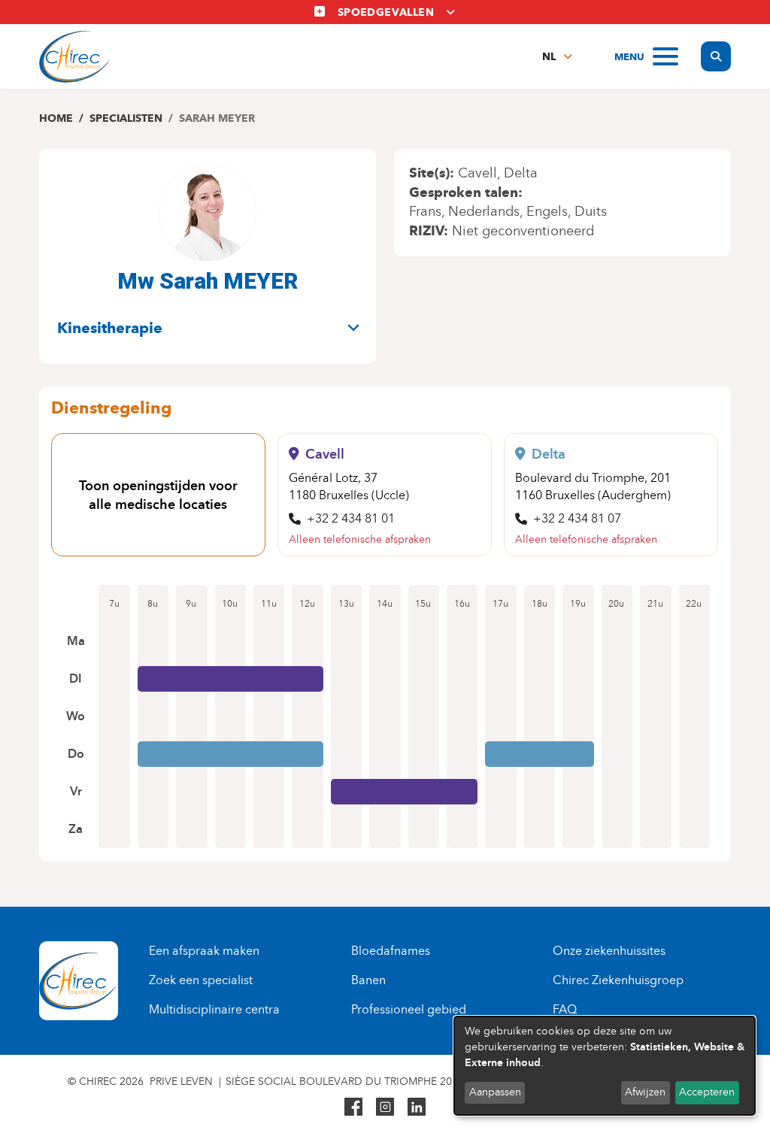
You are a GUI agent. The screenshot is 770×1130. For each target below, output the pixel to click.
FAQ (565, 1009)
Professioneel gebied (408, 1009)
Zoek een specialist (201, 980)
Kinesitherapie (109, 328)
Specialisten (125, 118)
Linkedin (417, 1107)
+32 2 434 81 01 (351, 518)
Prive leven (181, 1081)
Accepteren (707, 1092)
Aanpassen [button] (495, 1092)
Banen (368, 980)
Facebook (353, 1107)
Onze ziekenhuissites (609, 951)
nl (549, 56)
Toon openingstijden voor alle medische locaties (158, 495)
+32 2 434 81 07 (577, 518)
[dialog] (604, 1065)
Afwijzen (645, 1092)
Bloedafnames (390, 951)
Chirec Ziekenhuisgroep (618, 980)
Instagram (385, 1107)
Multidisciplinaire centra (214, 1009)
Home (56, 118)
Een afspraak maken (204, 951)
